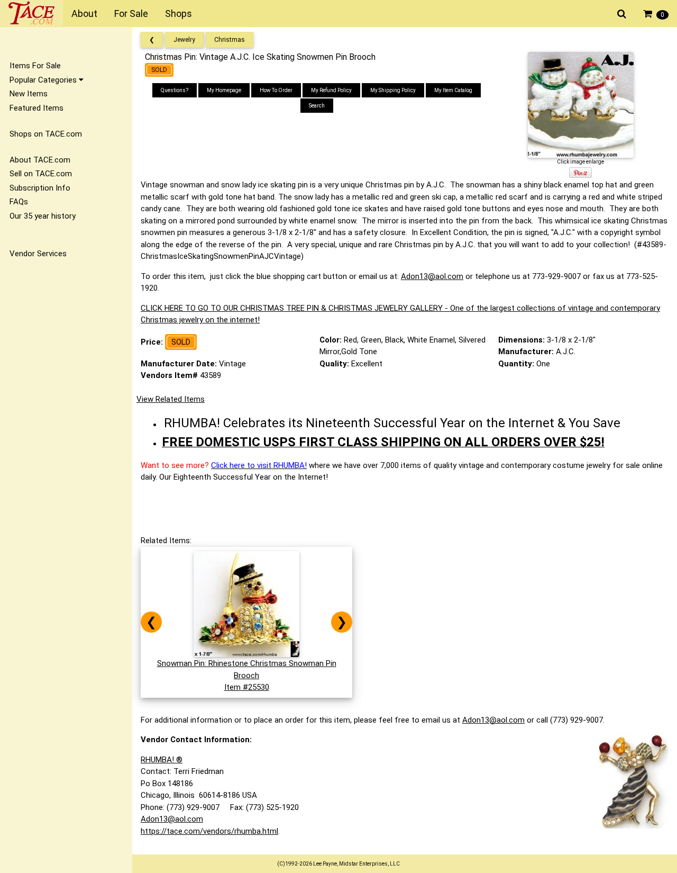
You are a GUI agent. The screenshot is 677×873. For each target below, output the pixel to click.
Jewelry (184, 39)
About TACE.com (40, 160)
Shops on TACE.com (46, 134)
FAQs (19, 201)
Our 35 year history (43, 216)
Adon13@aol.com (432, 276)
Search (317, 106)
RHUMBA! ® (161, 759)
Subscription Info (40, 188)
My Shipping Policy (393, 90)
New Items (29, 93)
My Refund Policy (331, 90)
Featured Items (36, 108)
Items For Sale (35, 65)
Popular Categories (44, 80)
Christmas (229, 39)
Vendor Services (38, 253)
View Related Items (170, 399)
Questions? (174, 90)
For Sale (131, 13)
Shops (178, 13)
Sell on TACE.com (41, 173)
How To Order (276, 90)
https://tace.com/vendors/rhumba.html (209, 831)
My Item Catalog (453, 90)
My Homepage (224, 90)
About (84, 13)
